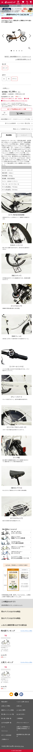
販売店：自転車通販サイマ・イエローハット (18, 56)
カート (3, 727)
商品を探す (4, 701)
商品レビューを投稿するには (21, 129)
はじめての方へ (21, 714)
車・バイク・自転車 (15, 5)
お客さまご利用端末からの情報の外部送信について (23, 728)
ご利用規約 (20, 718)
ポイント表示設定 (6, 735)
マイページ (4, 731)
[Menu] (2, 2)
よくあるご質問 (21, 710)
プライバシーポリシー (23, 722)
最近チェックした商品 (7, 710)
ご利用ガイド (5, 739)
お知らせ (19, 706)
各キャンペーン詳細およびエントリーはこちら (15, 100)
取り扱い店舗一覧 (6, 718)
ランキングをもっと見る (26, 630)
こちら (22, 746)
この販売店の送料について (23, 59)
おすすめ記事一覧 (6, 722)
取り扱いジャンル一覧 (7, 714)
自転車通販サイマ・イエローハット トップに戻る (15, 119)
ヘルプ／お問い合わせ (23, 701)
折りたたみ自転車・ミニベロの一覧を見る (17, 123)
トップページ (4, 5)
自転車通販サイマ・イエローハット (12, 605)
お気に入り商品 (5, 706)
